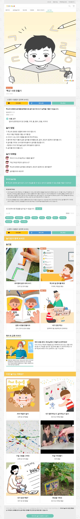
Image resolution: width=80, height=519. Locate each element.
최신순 (72, 213)
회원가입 (55, 2)
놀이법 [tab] (50, 10)
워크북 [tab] (25, 10)
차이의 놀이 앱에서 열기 (40, 516)
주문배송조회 (63, 2)
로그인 (49, 2)
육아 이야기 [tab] (40, 10)
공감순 (67, 213)
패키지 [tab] (8, 10)
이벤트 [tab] (32, 10)
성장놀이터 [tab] (16, 10)
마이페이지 (71, 2)
